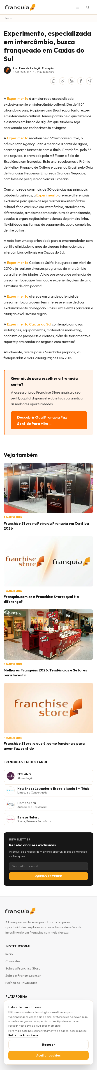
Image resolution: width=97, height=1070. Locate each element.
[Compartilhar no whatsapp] (53, 81)
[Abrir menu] (78, 7)
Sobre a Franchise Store (22, 968)
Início (8, 18)
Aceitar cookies (48, 1055)
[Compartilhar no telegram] (89, 81)
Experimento (17, 98)
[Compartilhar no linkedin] (71, 81)
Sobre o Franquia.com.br (23, 976)
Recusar (48, 1045)
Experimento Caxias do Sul (29, 324)
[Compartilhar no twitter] (62, 81)
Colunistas (13, 961)
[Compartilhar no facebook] (80, 81)
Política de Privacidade (21, 983)
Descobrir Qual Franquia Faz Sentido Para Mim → (42, 420)
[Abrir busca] (87, 7)
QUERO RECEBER (48, 876)
